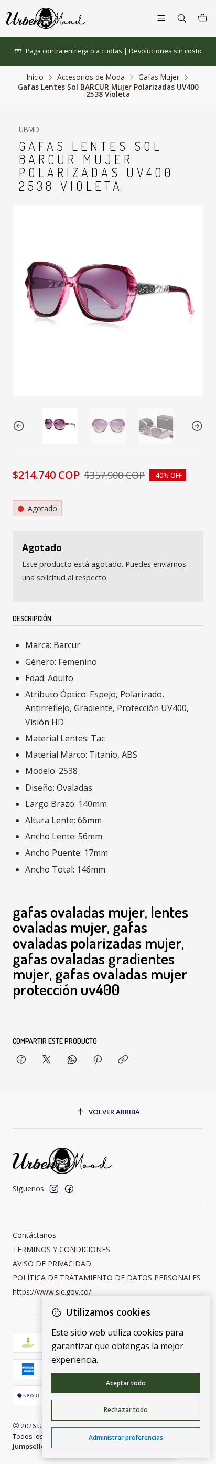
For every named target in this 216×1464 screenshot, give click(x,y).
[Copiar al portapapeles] (123, 1060)
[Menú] (161, 18)
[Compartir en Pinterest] (97, 1060)
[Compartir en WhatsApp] (72, 1060)
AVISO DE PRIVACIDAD (52, 1263)
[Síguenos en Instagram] (54, 1188)
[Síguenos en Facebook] (69, 1188)
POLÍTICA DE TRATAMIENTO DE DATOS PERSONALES (107, 1278)
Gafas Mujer (158, 77)
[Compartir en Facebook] (21, 1060)
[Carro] (203, 18)
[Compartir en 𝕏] (47, 1060)
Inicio (35, 77)
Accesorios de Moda (91, 77)
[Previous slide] (20, 426)
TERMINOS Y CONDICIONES (61, 1249)
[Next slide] (195, 426)
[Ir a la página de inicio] (45, 18)
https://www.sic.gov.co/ (52, 1292)
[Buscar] (182, 18)
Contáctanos (34, 1235)
